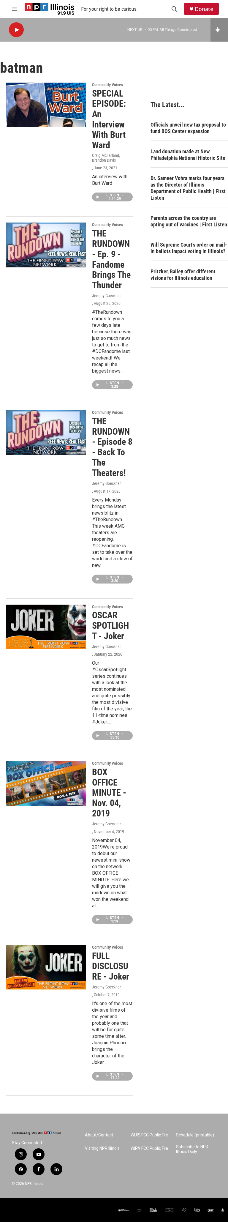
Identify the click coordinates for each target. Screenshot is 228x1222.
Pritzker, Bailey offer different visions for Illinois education (183, 274)
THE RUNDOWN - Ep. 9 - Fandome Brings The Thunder (111, 259)
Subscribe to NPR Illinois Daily (192, 1149)
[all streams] (219, 30)
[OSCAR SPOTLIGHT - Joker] (46, 627)
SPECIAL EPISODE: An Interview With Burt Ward (109, 119)
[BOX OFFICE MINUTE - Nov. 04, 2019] (46, 783)
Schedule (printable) (195, 1135)
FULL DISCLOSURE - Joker (110, 966)
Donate (204, 9)
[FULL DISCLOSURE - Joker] (46, 967)
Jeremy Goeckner (106, 295)
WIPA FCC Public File (149, 1148)
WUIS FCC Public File (149, 1135)
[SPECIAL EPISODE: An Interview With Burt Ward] (46, 105)
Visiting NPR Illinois (102, 1148)
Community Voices (107, 84)
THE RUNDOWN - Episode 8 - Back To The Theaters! (112, 447)
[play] (16, 29)
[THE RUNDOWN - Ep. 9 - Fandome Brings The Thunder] (46, 245)
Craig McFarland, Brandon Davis (106, 158)
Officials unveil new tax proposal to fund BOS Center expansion (188, 128)
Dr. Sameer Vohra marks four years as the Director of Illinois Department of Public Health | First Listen (188, 188)
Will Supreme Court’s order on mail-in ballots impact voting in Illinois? (189, 248)
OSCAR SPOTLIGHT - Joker (110, 625)
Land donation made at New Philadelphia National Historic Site (188, 154)
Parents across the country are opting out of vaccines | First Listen (189, 221)
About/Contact (99, 1135)
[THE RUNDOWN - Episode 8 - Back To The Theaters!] (46, 432)
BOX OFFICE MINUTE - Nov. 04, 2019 (109, 793)
